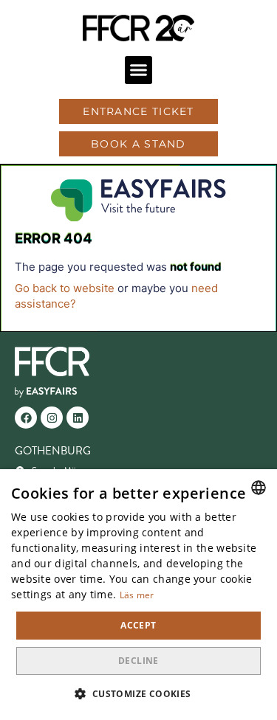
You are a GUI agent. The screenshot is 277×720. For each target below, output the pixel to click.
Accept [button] (138, 625)
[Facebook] (26, 417)
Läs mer (137, 595)
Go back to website (64, 288)
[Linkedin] (77, 417)
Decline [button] (138, 660)
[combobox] (258, 487)
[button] (139, 70)
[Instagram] (52, 417)
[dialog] (138, 594)
